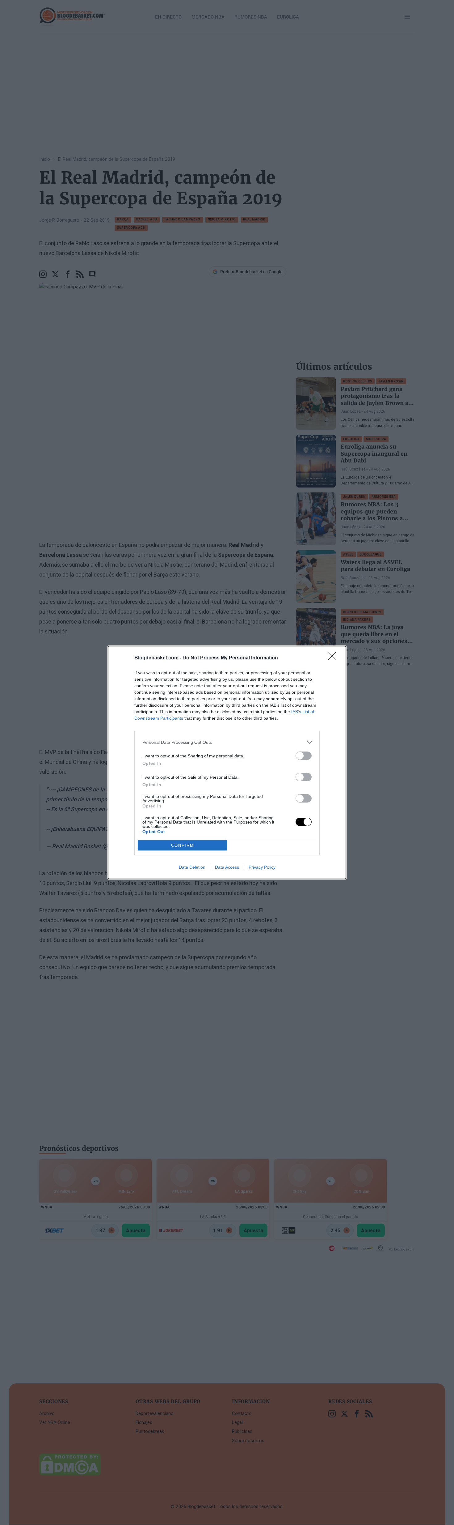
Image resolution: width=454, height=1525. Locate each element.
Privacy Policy (262, 867)
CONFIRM (182, 845)
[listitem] (227, 742)
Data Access (227, 867)
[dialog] (227, 762)
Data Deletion (192, 867)
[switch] (304, 756)
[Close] (334, 658)
